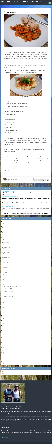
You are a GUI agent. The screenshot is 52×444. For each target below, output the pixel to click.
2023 (3, 237)
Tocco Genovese (7, 293)
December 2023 (6, 242)
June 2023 (5, 272)
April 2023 (5, 283)
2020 (3, 327)
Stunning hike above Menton (8, 201)
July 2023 (5, 267)
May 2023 (5, 277)
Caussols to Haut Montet (9, 291)
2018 (3, 337)
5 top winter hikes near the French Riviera (10, 196)
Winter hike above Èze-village (8, 212)
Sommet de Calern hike (8, 296)
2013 (3, 362)
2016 (3, 347)
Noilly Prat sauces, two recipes (8, 191)
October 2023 (6, 252)
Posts (4, 371)
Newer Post (3, 186)
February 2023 (6, 305)
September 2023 (6, 257)
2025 (3, 227)
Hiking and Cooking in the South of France (20, 1)
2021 (3, 321)
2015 (3, 352)
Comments (5, 373)
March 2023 (5, 300)
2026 (3, 222)
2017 (3, 342)
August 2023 (5, 262)
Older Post (48, 186)
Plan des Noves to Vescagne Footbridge (12, 286)
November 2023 (6, 247)
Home (26, 186)
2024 (3, 232)
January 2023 (5, 311)
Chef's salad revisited (8, 288)
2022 (3, 316)
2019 (3, 332)
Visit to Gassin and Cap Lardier (8, 206)
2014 (3, 357)
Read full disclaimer (4, 437)
